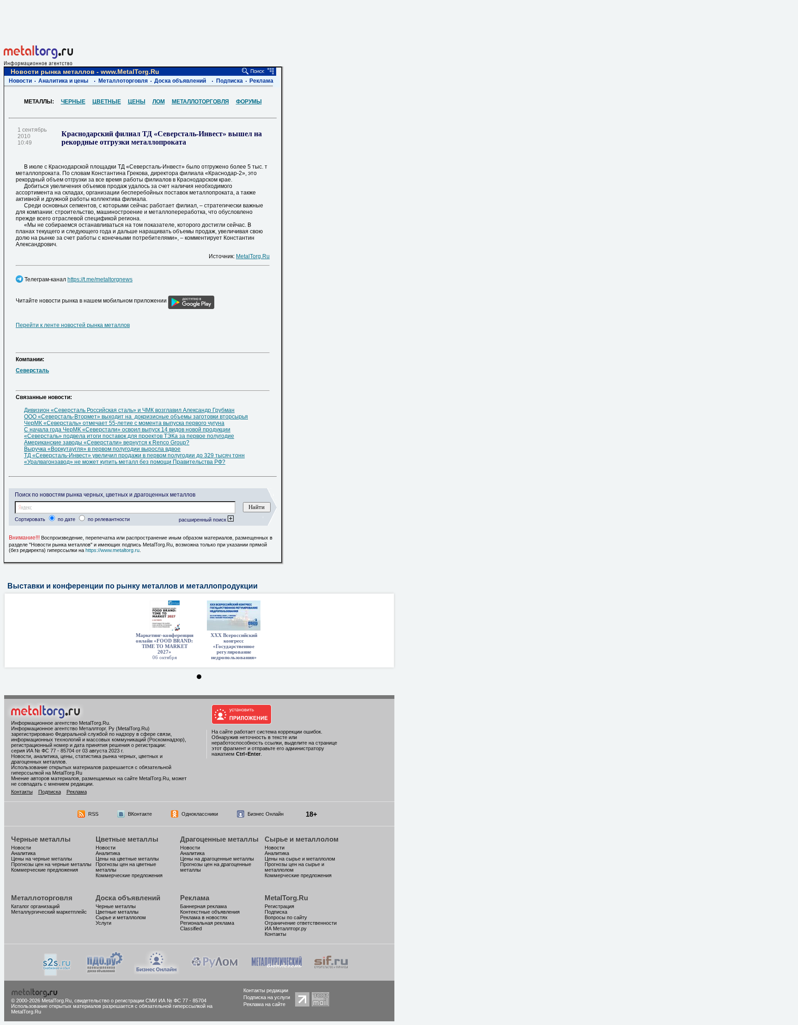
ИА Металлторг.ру (286, 928)
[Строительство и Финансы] (331, 972)
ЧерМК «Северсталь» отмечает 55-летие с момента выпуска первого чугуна (124, 423)
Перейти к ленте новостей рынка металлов (73, 325)
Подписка (229, 81)
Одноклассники (199, 814)
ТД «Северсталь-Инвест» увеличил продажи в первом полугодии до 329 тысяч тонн (134, 455)
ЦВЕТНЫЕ (106, 101)
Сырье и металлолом (302, 839)
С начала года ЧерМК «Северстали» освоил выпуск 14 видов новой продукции (127, 429)
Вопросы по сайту (286, 917)
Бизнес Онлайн (266, 814)
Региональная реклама (207, 923)
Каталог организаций (35, 906)
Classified (191, 928)
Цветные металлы (127, 839)
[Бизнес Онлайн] (156, 972)
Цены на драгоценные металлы (217, 858)
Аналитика (23, 853)
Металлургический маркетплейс (49, 912)
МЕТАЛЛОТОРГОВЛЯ (200, 101)
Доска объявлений (180, 81)
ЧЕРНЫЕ (73, 101)
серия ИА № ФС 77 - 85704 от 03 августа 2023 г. (67, 750)
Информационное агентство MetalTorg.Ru (60, 723)
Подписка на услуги (266, 997)
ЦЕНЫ (136, 101)
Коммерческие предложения (44, 870)
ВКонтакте (140, 814)
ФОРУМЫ (249, 101)
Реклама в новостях (204, 917)
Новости (20, 81)
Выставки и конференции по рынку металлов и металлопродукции (132, 586)
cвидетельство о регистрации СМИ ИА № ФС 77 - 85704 (140, 1000)
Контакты (22, 792)
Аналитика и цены (63, 81)
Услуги (103, 923)
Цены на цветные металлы (127, 858)
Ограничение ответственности (301, 923)
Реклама (261, 81)
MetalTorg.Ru (253, 256)
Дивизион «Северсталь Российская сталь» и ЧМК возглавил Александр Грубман (129, 410)
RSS (93, 814)
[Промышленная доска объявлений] (105, 972)
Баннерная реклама (203, 906)
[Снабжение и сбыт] (57, 973)
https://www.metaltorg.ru (112, 550)
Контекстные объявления (210, 912)
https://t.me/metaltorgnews (100, 279)
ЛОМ (158, 101)
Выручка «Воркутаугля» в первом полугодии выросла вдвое (102, 449)
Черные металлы (41, 839)
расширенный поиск (203, 519)
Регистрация (279, 906)
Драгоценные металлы (219, 839)
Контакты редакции (265, 990)
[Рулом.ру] (214, 972)
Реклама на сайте (264, 1004)
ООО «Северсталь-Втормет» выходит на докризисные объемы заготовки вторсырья (136, 416)
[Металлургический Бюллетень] (276, 972)
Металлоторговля (123, 81)
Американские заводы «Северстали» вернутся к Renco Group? (106, 442)
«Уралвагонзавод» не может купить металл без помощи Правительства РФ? (124, 462)
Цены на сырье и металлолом (300, 858)
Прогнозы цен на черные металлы (51, 864)
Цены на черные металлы (41, 858)
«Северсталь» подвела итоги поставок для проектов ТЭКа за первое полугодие (129, 436)
